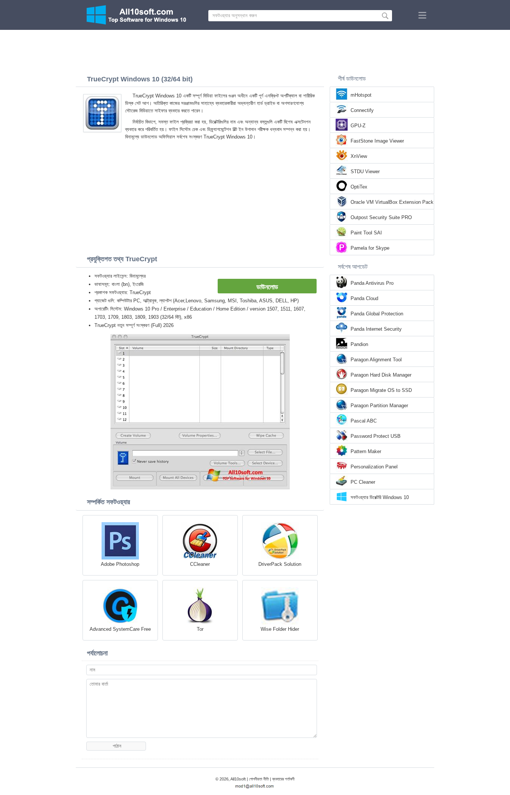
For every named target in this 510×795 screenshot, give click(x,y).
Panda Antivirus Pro (372, 283)
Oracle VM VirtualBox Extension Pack (392, 202)
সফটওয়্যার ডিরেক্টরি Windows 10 (380, 497)
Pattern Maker (366, 451)
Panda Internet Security (376, 329)
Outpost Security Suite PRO (381, 217)
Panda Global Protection (377, 314)
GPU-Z (358, 125)
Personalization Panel (374, 467)
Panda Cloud (364, 298)
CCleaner (200, 564)
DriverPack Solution (279, 564)
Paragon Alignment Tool (376, 359)
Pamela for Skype (370, 248)
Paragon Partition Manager (379, 405)
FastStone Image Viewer (377, 141)
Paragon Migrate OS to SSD (381, 390)
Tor (200, 629)
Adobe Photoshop (120, 564)
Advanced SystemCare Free (120, 629)
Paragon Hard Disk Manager (381, 375)
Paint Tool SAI (366, 233)
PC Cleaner (363, 482)
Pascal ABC (364, 421)
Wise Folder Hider (280, 629)
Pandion (359, 344)
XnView (359, 156)
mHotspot (361, 95)
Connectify (362, 110)
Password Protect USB (376, 436)
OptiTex (359, 187)
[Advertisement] (255, 50)
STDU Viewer (365, 171)
